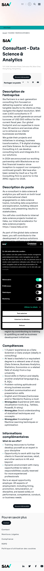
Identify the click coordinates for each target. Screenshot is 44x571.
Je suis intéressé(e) (22, 77)
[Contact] (20, 4)
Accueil (5, 33)
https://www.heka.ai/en (15, 227)
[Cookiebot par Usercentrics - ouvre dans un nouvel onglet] (27, 244)
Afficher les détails (31, 307)
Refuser (22, 325)
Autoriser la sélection (22, 319)
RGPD (4, 544)
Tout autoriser (22, 313)
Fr (29, 4)
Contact (6, 523)
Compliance (7, 539)
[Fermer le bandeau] (41, 244)
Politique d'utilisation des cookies (19, 549)
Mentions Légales (10, 534)
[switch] (39, 286)
